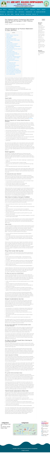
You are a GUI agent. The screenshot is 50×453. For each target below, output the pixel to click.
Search (43, 19)
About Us (4, 9)
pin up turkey (31, 118)
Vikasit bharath (28, 14)
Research (43, 9)
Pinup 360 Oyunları (9, 42)
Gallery (12, 14)
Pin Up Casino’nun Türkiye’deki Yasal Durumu (13, 56)
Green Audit (22, 14)
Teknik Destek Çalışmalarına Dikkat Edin (12, 53)
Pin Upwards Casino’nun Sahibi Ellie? (12, 43)
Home (1, 9)
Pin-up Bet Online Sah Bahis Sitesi (11, 52)
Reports (38, 9)
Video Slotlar (8, 41)
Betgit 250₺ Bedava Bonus (10, 67)
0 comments (23, 24)
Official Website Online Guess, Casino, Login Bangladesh (41, 27)
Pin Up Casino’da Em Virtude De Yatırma (12, 65)
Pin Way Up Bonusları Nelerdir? (11, 38)
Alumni (8, 14)
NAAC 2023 (2, 14)
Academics (26, 9)
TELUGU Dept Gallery (16, 24)
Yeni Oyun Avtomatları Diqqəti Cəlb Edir (12, 69)
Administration (11, 9)
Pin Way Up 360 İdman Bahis (11, 66)
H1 (37, 14)
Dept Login (17, 14)
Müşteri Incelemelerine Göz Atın (11, 45)
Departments (32, 9)
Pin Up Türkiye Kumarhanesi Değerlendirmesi (13, 70)
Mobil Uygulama (9, 37)
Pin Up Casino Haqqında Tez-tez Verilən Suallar (13, 71)
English (7, 24)
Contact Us (34, 14)
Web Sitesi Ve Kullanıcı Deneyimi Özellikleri (13, 40)
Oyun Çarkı (8, 33)
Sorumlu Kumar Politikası (10, 55)
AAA (5, 14)
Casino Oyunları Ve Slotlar (10, 51)
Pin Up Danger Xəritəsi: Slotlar (11, 62)
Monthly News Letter (19, 9)
